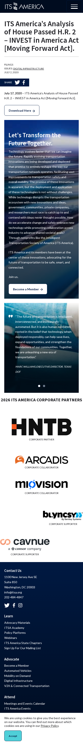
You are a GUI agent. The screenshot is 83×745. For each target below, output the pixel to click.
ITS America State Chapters (23, 643)
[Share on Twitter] (17, 82)
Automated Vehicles (17, 670)
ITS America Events (17, 708)
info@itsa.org (13, 592)
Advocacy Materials (17, 622)
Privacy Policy (50, 725)
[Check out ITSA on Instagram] (20, 605)
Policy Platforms (15, 632)
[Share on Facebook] (24, 82)
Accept (13, 736)
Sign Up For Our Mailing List (22, 648)
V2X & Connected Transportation (26, 686)
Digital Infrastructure (28, 68)
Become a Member (26, 289)
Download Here (20, 110)
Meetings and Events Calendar (24, 703)
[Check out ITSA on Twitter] (7, 605)
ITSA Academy (14, 628)
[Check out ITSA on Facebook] (14, 605)
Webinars (10, 638)
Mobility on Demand (17, 676)
